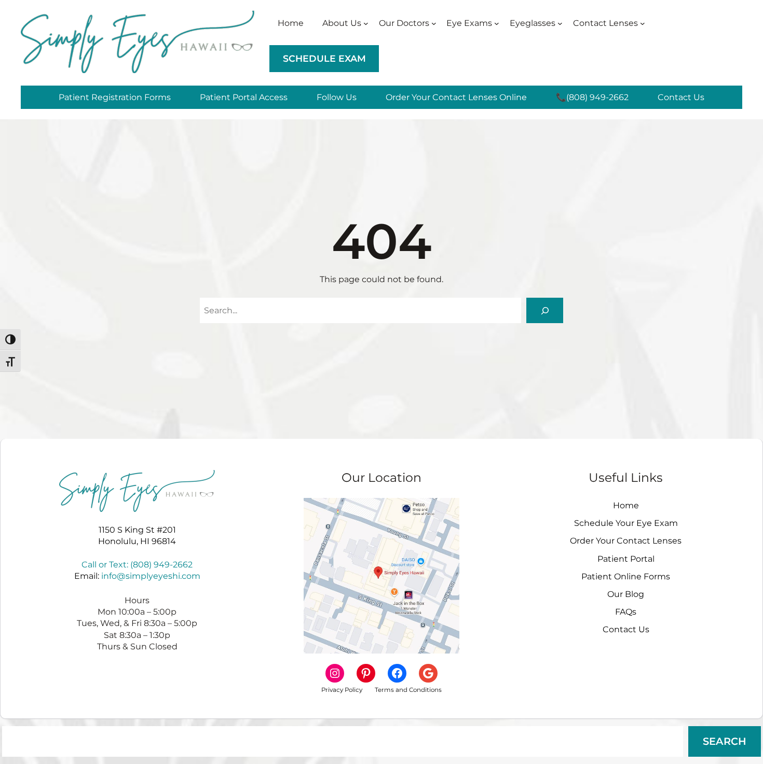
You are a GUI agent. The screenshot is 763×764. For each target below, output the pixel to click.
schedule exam (324, 58)
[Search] (544, 310)
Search (724, 741)
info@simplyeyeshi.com (150, 576)
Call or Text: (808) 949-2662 (137, 564)
